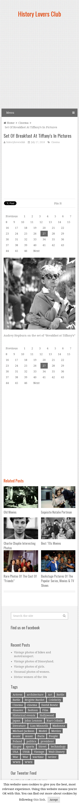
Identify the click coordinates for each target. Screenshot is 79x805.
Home (10, 122)
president (47, 741)
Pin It (58, 203)
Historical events (24, 715)
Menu (10, 112)
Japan (16, 720)
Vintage (39, 751)
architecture (35, 694)
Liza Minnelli (39, 725)
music (17, 736)
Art (50, 694)
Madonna (59, 725)
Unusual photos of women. (32, 671)
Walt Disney (57, 751)
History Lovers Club (39, 13)
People (53, 736)
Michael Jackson (23, 731)
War (15, 756)
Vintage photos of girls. (29, 666)
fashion (33, 710)
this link (39, 799)
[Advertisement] (39, 64)
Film (45, 710)
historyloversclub (16, 142)
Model (43, 731)
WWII (16, 762)
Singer (17, 746)
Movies (56, 731)
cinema (32, 705)
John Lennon (33, 720)
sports (30, 746)
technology (58, 746)
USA (15, 751)
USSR (26, 751)
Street (42, 746)
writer (52, 756)
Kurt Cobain (55, 720)
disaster (18, 710)
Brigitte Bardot (34, 699)
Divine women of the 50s (30, 676)
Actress (17, 694)
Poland (17, 741)
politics (31, 741)
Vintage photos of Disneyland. (34, 661)
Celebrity (55, 699)
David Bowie (49, 705)
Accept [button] (54, 799)
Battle (60, 694)
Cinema (23, 122)
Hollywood (47, 715)
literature (19, 725)
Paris (41, 736)
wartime (38, 756)
